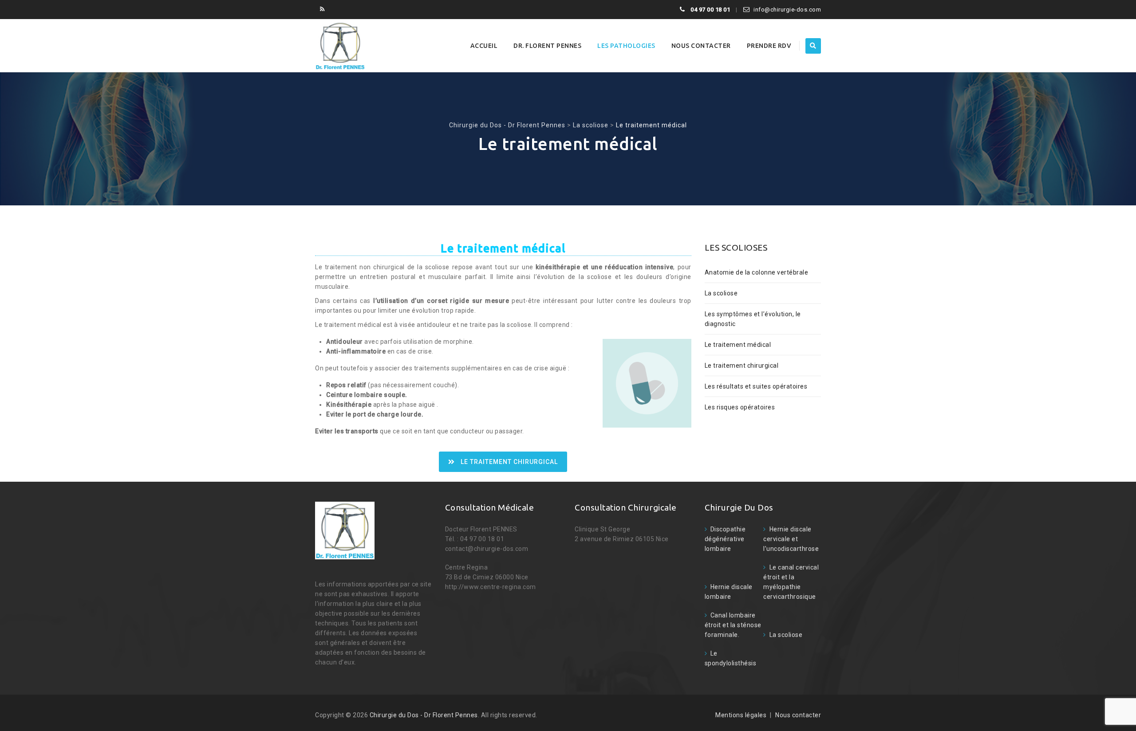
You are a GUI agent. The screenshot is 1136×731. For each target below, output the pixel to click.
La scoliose (721, 293)
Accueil (484, 45)
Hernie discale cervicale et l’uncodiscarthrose (791, 539)
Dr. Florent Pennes (547, 45)
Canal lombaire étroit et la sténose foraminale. (733, 625)
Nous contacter (701, 45)
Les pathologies (626, 45)
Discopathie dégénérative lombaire (725, 539)
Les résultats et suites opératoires (756, 386)
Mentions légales (740, 715)
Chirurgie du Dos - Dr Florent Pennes (424, 715)
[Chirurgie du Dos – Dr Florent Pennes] (340, 45)
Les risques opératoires (740, 407)
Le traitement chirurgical (509, 461)
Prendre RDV (769, 45)
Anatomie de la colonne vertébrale (757, 272)
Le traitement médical (738, 344)
